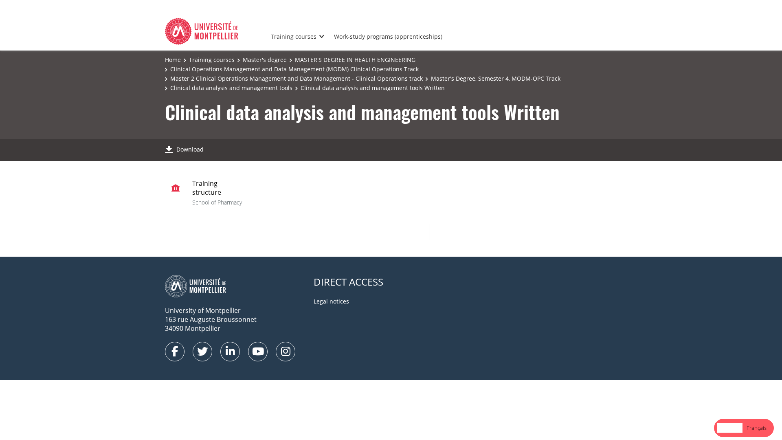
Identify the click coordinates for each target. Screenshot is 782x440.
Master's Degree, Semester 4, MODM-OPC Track (495, 78)
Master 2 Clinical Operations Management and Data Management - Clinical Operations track (296, 78)
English (729, 427)
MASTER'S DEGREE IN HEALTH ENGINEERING (355, 60)
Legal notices (331, 301)
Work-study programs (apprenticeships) (388, 36)
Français (757, 427)
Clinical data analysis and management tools (231, 88)
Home (173, 60)
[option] (756, 428)
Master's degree (265, 60)
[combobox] (729, 428)
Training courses (293, 36)
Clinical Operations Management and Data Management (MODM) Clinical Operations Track (294, 69)
